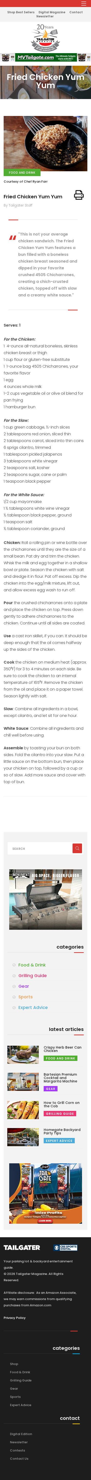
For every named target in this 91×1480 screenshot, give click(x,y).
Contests (17, 1450)
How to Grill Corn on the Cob (62, 1104)
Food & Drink (32, 965)
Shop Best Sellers (20, 12)
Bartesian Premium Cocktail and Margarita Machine (60, 1078)
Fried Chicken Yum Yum (33, 196)
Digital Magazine (52, 12)
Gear (23, 986)
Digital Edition (21, 1434)
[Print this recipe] (79, 195)
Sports (25, 997)
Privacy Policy (15, 1318)
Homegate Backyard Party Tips (62, 1131)
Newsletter (45, 16)
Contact (76, 12)
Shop (14, 1364)
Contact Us (19, 1458)
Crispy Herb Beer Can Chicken (63, 1049)
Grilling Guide (32, 976)
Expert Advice (33, 1007)
